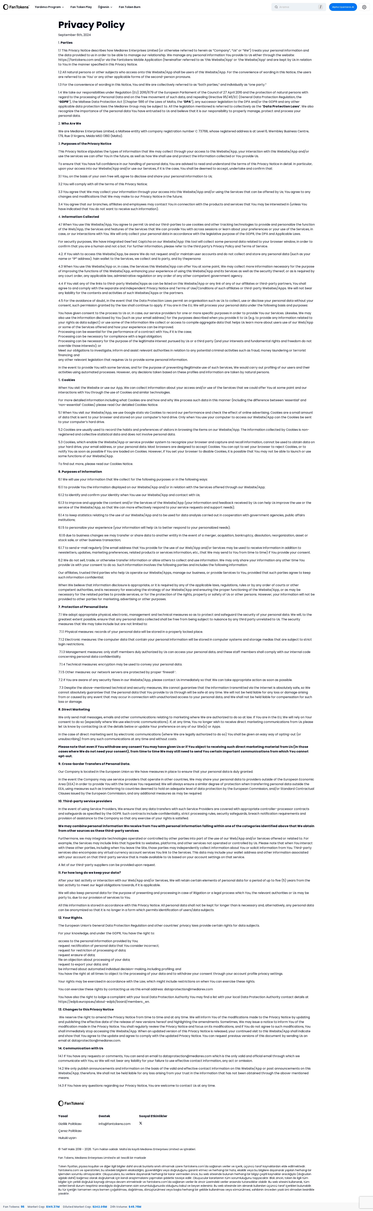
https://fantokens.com (75, 60)
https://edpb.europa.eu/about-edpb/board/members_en (103, 1001)
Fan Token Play (81, 7)
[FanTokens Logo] (71, 1103)
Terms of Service (254, 246)
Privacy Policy (223, 246)
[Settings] (364, 7)
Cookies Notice (121, 464)
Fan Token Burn (129, 7)
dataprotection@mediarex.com (188, 989)
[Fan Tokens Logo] (16, 7)
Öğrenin (103, 7)
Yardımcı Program (48, 7)
